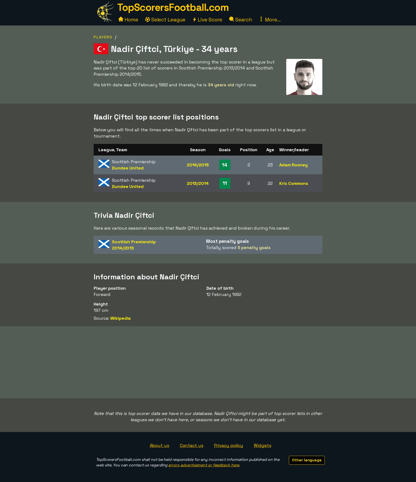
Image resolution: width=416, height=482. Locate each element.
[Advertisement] (208, 362)
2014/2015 (198, 165)
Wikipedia (120, 318)
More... (272, 19)
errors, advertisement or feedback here (203, 465)
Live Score (209, 19)
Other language (307, 460)
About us (159, 445)
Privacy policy (228, 445)
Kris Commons (293, 183)
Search (243, 19)
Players (103, 37)
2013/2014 (198, 183)
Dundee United (128, 168)
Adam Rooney (293, 165)
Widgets (262, 445)
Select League (167, 19)
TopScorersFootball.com (172, 7)
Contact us (191, 445)
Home (130, 19)
